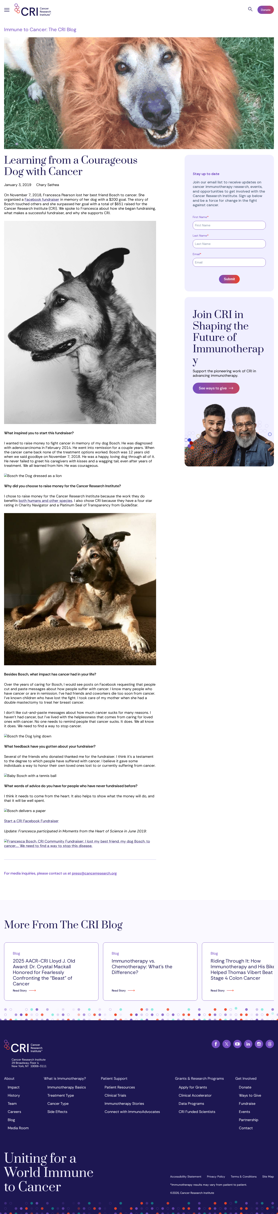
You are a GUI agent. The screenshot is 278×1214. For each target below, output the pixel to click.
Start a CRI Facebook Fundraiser (31, 821)
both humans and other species (45, 500)
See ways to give (213, 388)
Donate (265, 10)
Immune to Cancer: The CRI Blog (40, 29)
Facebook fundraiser (42, 199)
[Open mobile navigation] (7, 10)
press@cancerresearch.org (94, 873)
